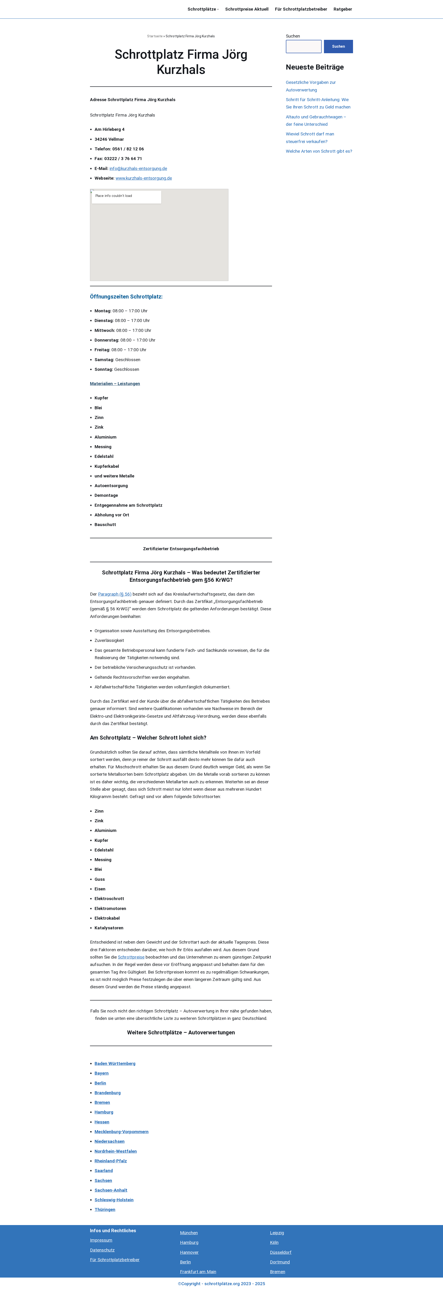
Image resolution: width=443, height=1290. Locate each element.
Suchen (293, 36)
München (189, 1232)
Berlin (185, 1262)
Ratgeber (343, 9)
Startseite (155, 36)
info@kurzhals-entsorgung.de (138, 168)
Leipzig (277, 1232)
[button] (218, 9)
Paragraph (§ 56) (115, 594)
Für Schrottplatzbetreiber (301, 9)
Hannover (189, 1252)
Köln (274, 1242)
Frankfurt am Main (198, 1271)
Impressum (101, 1240)
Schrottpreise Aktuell (247, 9)
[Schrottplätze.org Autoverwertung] (113, 9)
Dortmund (280, 1262)
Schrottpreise (131, 957)
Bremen (277, 1271)
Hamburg (189, 1242)
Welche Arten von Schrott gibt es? (319, 151)
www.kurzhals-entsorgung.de (144, 178)
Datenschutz (102, 1250)
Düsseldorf (281, 1252)
